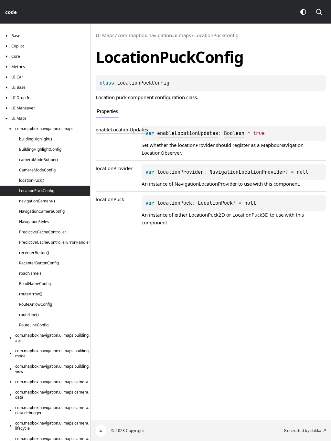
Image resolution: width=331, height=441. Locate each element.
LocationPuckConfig (216, 35)
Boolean (234, 133)
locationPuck (110, 199)
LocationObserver (161, 152)
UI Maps (105, 35)
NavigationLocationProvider (247, 172)
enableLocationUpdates (122, 129)
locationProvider (196, 145)
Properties (107, 111)
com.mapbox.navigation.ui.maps (154, 35)
